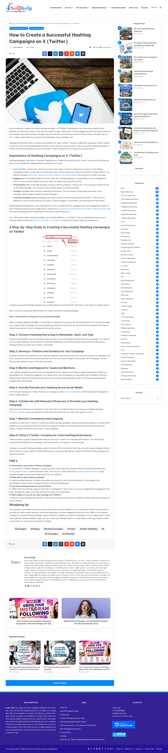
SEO (122, 188)
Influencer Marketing (128, 335)
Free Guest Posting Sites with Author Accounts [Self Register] (146, 129)
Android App (125, 332)
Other (123, 222)
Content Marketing (128, 258)
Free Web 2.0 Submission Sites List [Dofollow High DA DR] (145, 44)
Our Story (144, 7)
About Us (63, 707)
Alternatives (125, 284)
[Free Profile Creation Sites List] (126, 90)
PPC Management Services (70, 729)
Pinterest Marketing (128, 361)
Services (68, 7)
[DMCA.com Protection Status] (119, 736)
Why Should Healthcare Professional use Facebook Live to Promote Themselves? (24, 668)
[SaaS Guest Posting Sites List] (126, 104)
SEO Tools (124, 295)
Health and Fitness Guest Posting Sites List (143, 72)
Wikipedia (124, 368)
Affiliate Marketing (127, 328)
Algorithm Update (119, 7)
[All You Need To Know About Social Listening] (60, 653)
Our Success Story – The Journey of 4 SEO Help (78, 725)
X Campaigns (52, 534)
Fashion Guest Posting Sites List (146, 142)
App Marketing (126, 379)
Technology (125, 321)
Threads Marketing (128, 218)
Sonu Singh (17, 47)
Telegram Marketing (128, 376)
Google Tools (126, 251)
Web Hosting (125, 273)
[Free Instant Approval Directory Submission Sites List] (126, 119)
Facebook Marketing (129, 207)
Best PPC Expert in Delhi (69, 711)
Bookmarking (126, 343)
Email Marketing (127, 288)
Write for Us (133, 7)
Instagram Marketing (129, 203)
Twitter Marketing (36, 28)
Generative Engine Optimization (132, 354)
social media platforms (73, 392)
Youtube (124, 302)
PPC (122, 277)
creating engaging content (87, 471)
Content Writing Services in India (72, 718)
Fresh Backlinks (56, 7)
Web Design (125, 233)
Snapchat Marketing (128, 214)
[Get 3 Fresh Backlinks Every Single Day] (126, 33)
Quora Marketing (127, 372)
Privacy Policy (65, 732)
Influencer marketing (17, 412)
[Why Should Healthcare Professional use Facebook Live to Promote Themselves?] (25, 653)
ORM (123, 313)
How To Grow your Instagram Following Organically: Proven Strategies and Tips (94, 668)
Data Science (126, 324)
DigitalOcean (52, 749)
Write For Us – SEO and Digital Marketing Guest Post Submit (82, 739)
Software (124, 310)
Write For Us (129, 749)
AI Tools (124, 266)
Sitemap (63, 736)
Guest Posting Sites (128, 225)
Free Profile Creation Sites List (145, 85)
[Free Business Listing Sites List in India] (126, 157)
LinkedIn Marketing (128, 210)
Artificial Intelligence (128, 262)
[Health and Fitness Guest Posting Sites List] (126, 76)
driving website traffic (18, 471)
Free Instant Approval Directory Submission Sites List (146, 115)
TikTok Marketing (127, 317)
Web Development (128, 244)
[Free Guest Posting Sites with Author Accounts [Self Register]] (126, 133)
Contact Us (64, 715)
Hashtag (35, 529)
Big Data (124, 339)
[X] (31, 586)
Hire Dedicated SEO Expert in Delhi (73, 722)
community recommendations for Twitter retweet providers (83, 209)
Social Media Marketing (25, 23)
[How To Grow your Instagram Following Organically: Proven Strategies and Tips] (95, 653)
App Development (127, 280)
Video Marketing (127, 299)
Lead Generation (127, 291)
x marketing (69, 534)
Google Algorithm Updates (130, 247)
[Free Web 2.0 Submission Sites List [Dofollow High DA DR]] (126, 48)
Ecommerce (125, 236)
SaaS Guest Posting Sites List (145, 99)
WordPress (125, 269)
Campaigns (21, 529)
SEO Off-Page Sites (128, 195)
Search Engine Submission (130, 346)
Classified (124, 229)
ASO (122, 350)
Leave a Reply (60, 683)
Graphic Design (126, 306)
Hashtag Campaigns (54, 529)
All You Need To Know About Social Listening (57, 668)
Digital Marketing (98, 7)
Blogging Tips (126, 240)
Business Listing (127, 255)
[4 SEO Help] (19, 7)
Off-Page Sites (81, 7)
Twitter (72, 529)
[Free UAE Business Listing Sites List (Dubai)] (126, 62)
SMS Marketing (126, 365)
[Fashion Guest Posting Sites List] (126, 145)
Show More (139, 168)
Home (13, 23)
